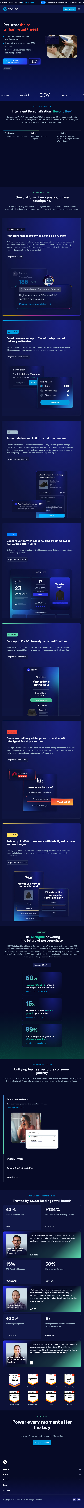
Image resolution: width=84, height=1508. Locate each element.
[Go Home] (5, 1462)
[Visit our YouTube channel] (79, 1499)
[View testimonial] (42, 1244)
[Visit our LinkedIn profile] (74, 1499)
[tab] (16, 135)
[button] (13, 68)
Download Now (56, 2)
